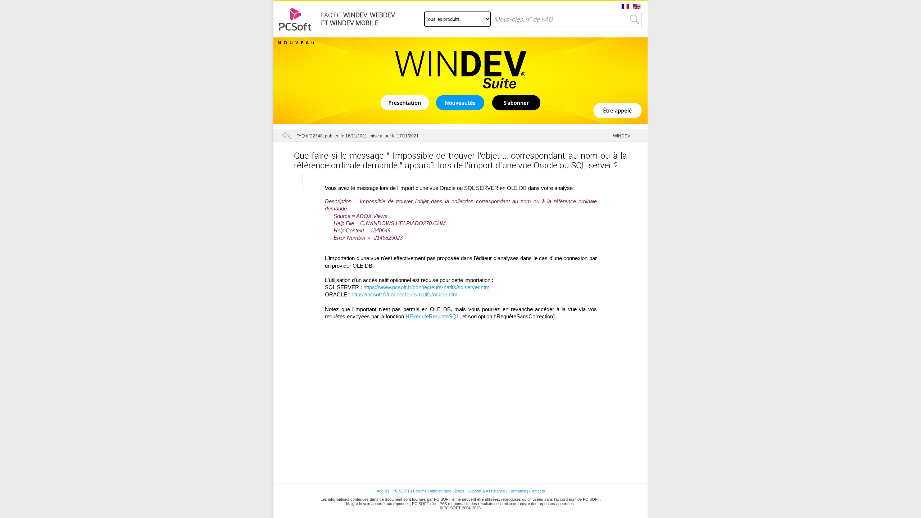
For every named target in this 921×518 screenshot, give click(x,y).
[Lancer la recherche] (634, 19)
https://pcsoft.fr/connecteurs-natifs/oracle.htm (404, 294)
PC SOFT (401, 491)
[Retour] (286, 135)
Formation (517, 491)
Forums (420, 491)
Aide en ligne (441, 491)
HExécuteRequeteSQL (432, 316)
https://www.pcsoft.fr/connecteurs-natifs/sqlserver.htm (426, 287)
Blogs (459, 491)
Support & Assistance (487, 491)
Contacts (537, 491)
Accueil (383, 491)
